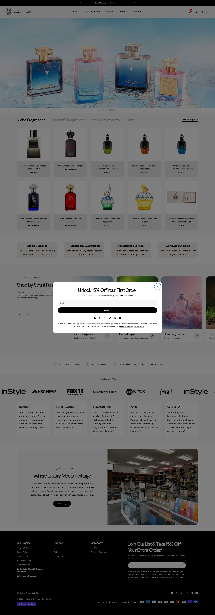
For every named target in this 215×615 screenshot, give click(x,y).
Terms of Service (126, 326)
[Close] (158, 287)
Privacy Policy (139, 326)
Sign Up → (107, 310)
